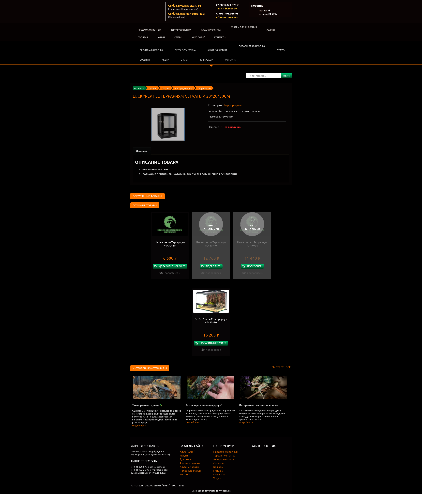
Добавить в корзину (172, 266)
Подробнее (213, 266)
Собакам (218, 463)
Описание (141, 150)
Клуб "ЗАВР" (188, 451)
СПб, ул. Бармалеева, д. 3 (186, 13)
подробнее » (172, 272)
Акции (161, 37)
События (143, 37)
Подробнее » (139, 425)
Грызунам (219, 474)
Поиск (286, 75)
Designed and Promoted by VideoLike (211, 490)
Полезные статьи (190, 470)
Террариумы (233, 105)
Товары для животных (244, 27)
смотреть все (281, 367)
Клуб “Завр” (198, 37)
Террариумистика (181, 29)
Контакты (220, 37)
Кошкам (218, 466)
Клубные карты (189, 466)
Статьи (178, 37)
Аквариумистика (211, 29)
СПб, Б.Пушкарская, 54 (184, 5)
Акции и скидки (190, 463)
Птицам (218, 470)
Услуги (271, 29)
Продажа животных (149, 29)
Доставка (185, 459)
